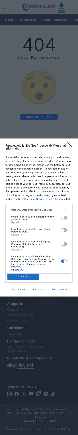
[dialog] (39, 217)
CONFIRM (23, 276)
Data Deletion (18, 289)
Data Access (39, 289)
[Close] (70, 145)
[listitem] (39, 210)
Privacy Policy (59, 289)
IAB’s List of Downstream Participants (43, 198)
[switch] (64, 217)
